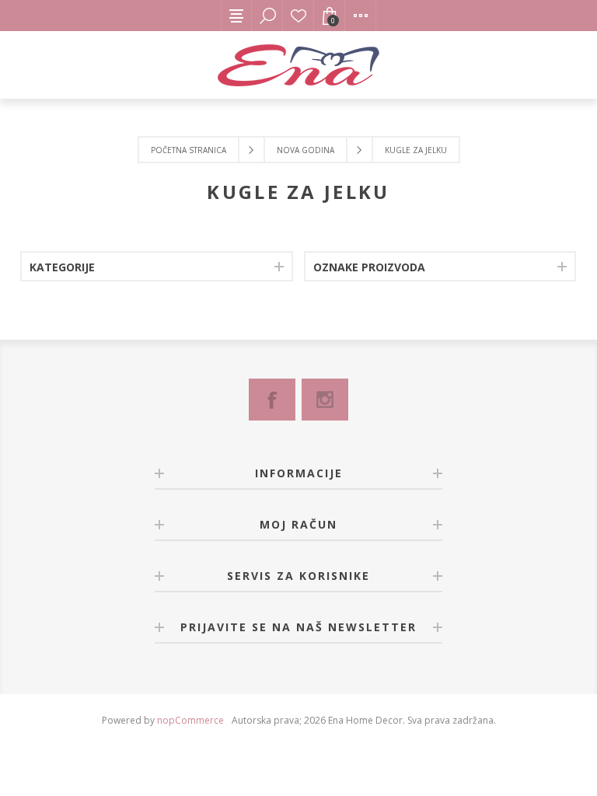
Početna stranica (188, 150)
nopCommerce (190, 720)
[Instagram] (325, 400)
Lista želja (298, 15)
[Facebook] (272, 400)
